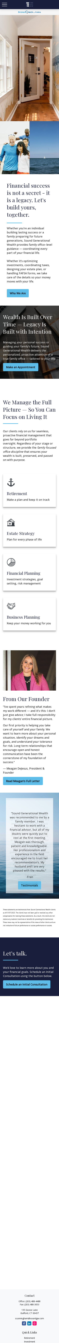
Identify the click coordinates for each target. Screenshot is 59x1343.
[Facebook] (24, 1323)
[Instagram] (35, 1323)
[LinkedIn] (29, 1323)
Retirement (29, 1337)
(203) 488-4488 (33, 1301)
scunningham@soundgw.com (29, 1318)
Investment (29, 1341)
